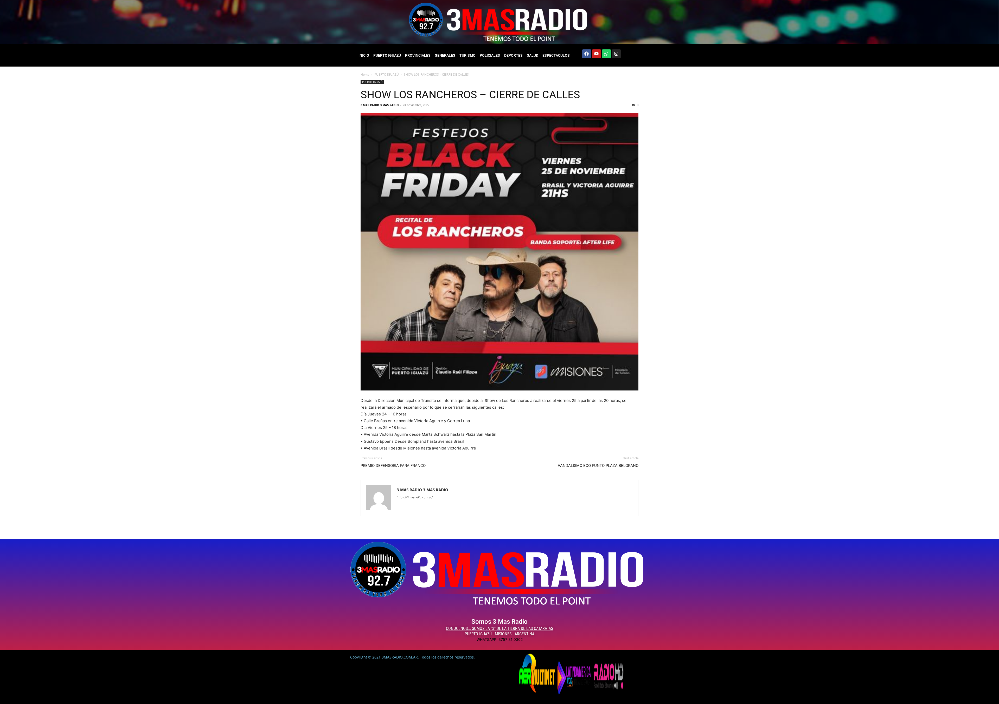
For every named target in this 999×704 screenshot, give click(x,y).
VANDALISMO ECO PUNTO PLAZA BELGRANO (598, 465)
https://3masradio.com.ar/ (415, 497)
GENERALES (445, 55)
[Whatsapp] (606, 53)
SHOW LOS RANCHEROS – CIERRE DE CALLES (470, 94)
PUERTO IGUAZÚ (387, 55)
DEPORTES (513, 55)
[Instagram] (616, 53)
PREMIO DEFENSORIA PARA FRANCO (393, 465)
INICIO (363, 55)
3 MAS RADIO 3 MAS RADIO (380, 105)
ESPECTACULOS (556, 55)
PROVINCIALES (418, 55)
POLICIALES (490, 55)
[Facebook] (586, 53)
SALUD (532, 55)
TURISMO (467, 55)
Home (365, 74)
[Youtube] (596, 53)
